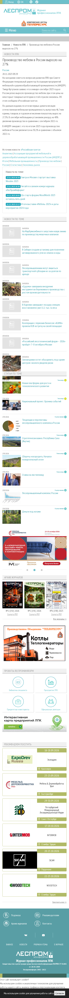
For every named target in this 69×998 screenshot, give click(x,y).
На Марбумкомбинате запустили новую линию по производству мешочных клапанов (44, 233)
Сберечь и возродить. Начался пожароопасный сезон (37, 458)
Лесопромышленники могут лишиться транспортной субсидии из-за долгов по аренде (41, 271)
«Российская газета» (30, 149)
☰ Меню (10, 30)
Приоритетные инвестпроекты (18, 709)
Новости (23, 944)
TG (36, 2)
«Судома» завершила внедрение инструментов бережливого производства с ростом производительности (43, 289)
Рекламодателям (51, 915)
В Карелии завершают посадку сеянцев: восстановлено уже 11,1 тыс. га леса (41, 306)
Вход (11, 2)
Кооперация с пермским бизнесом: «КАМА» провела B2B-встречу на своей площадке (42, 325)
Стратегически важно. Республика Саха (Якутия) (40, 440)
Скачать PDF (12, 614)
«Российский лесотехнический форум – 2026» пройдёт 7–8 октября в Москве (43, 343)
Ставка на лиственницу (33, 474)
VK (31, 1)
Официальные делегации (50, 709)
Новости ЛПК (19, 44)
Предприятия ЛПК (51, 690)
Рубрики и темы (40, 944)
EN (22, 2)
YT (43, 935)
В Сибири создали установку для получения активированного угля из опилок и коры (43, 251)
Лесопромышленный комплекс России (40, 493)
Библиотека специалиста (18, 690)
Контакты (47, 923)
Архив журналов (19, 923)
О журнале (58, 944)
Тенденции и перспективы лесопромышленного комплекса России (41, 421)
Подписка (16, 915)
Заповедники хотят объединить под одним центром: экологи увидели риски (43, 361)
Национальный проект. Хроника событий (41, 401)
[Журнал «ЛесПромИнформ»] (34, 11)
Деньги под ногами (31, 511)
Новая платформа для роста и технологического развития (36, 385)
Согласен (59, 993)
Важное (9, 944)
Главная (6, 44)
